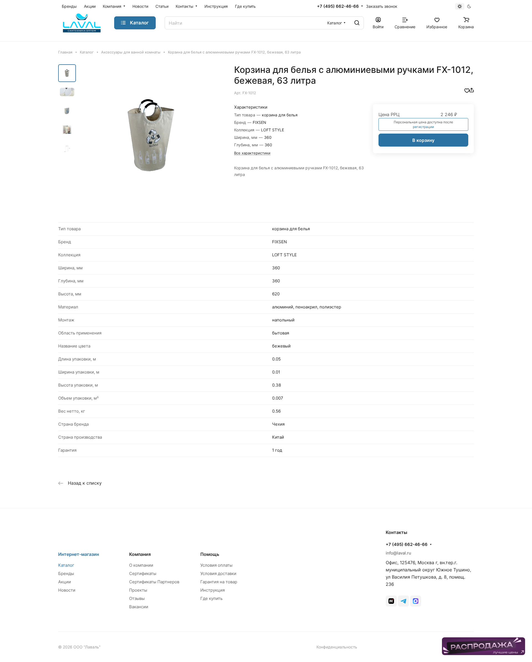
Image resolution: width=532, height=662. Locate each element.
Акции (64, 581)
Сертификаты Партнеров (154, 581)
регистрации (423, 127)
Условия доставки (218, 573)
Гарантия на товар (218, 581)
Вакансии (138, 606)
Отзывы (137, 598)
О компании (141, 565)
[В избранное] (466, 90)
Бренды (66, 573)
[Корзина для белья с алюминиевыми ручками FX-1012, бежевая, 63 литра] (151, 136)
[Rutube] (391, 601)
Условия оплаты (216, 565)
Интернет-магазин (78, 554)
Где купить (211, 598)
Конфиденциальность (336, 647)
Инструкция (212, 590)
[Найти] (357, 22)
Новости (66, 590)
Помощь (209, 554)
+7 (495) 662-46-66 (338, 6)
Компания (140, 554)
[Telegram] (403, 601)
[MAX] (415, 601)
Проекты (138, 590)
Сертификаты (142, 573)
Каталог (66, 565)
